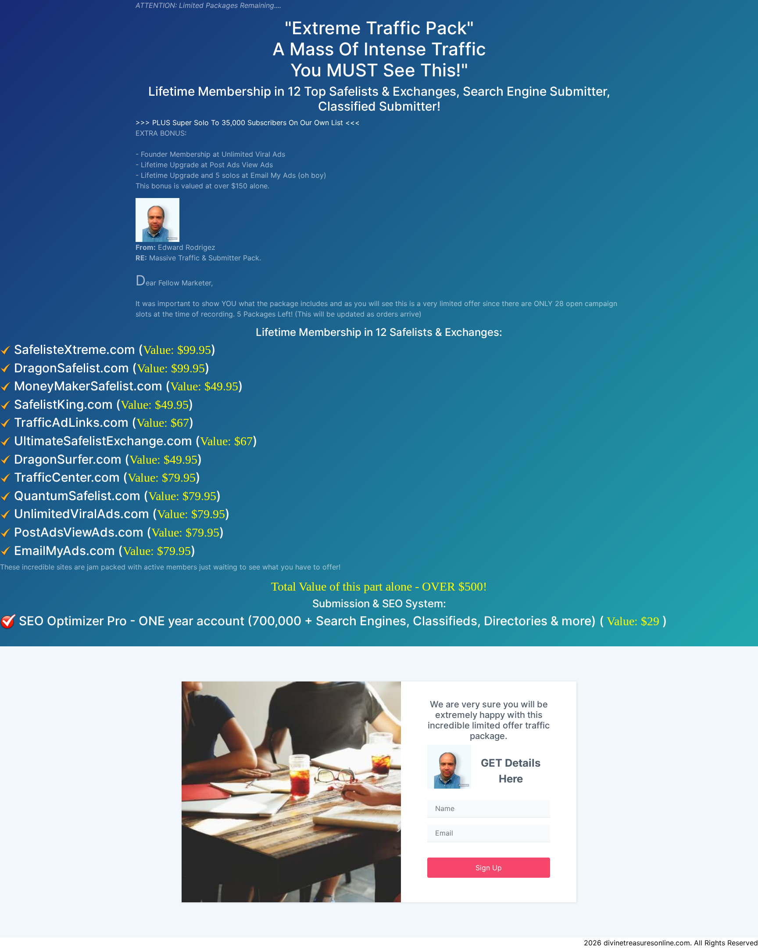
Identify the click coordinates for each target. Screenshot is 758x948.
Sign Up (489, 867)
